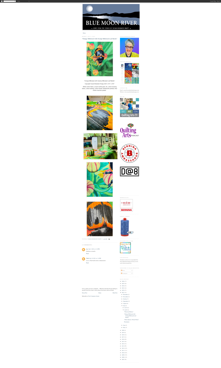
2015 (123, 341)
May (124, 327)
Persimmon (126, 322)
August (125, 303)
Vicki (87, 258)
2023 (123, 288)
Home (84, 33)
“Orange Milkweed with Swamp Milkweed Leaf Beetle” (130, 315)
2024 (123, 286)
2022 (123, 290)
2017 (123, 337)
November (125, 296)
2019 (123, 332)
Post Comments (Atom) (93, 296)
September (125, 301)
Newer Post (84, 293)
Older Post (115, 293)
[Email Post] (108, 239)
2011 (123, 350)
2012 (123, 348)
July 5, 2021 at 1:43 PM (94, 249)
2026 (123, 281)
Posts (123, 270)
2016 (123, 339)
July (124, 305)
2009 (123, 355)
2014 (123, 343)
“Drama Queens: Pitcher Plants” (131, 319)
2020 (123, 330)
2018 (123, 335)
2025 (123, 283)
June (124, 325)
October (125, 299)
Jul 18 (126, 307)
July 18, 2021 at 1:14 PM (95, 258)
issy (87, 249)
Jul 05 (126, 310)
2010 (123, 352)
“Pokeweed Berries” (128, 312)
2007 (123, 359)
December (125, 294)
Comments (124, 273)
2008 (123, 357)
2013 (123, 346)
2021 (123, 292)
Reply (87, 253)
